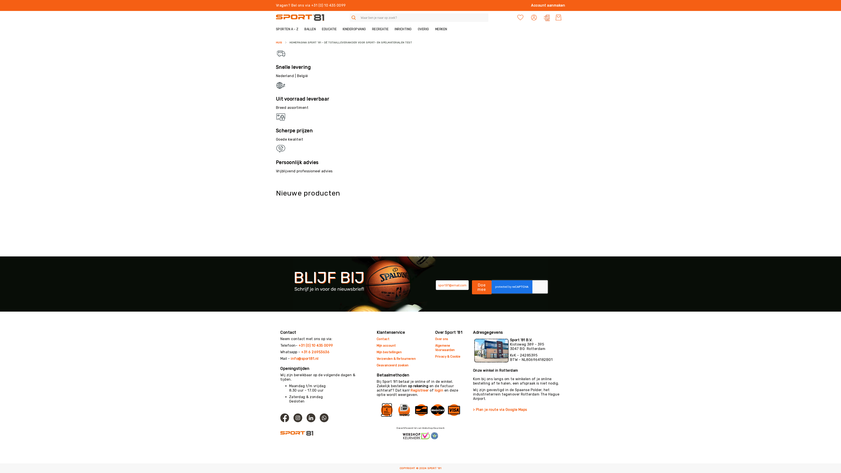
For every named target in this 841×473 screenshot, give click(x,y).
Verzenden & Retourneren (396, 359)
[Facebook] (284, 417)
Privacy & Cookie (448, 356)
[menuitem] (288, 29)
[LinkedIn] (311, 417)
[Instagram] (297, 417)
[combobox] (419, 17)
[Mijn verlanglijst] (520, 17)
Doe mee (481, 287)
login (439, 390)
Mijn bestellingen (389, 352)
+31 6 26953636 (315, 352)
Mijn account (386, 346)
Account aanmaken (548, 5)
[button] (534, 17)
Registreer (420, 390)
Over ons (441, 339)
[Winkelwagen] (558, 17)
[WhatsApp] (324, 417)
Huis (279, 42)
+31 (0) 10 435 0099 (316, 345)
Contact (383, 339)
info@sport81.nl (304, 359)
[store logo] (300, 17)
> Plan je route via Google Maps (500, 410)
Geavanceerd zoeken (393, 365)
